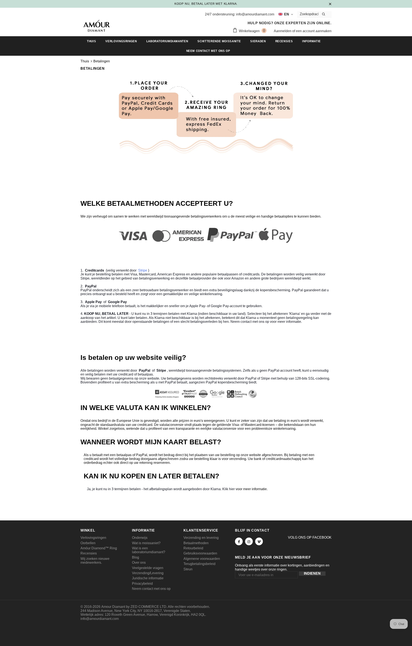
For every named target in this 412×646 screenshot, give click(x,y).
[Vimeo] (259, 541)
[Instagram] (249, 541)
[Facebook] (239, 541)
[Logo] (96, 26)
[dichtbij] (330, 4)
